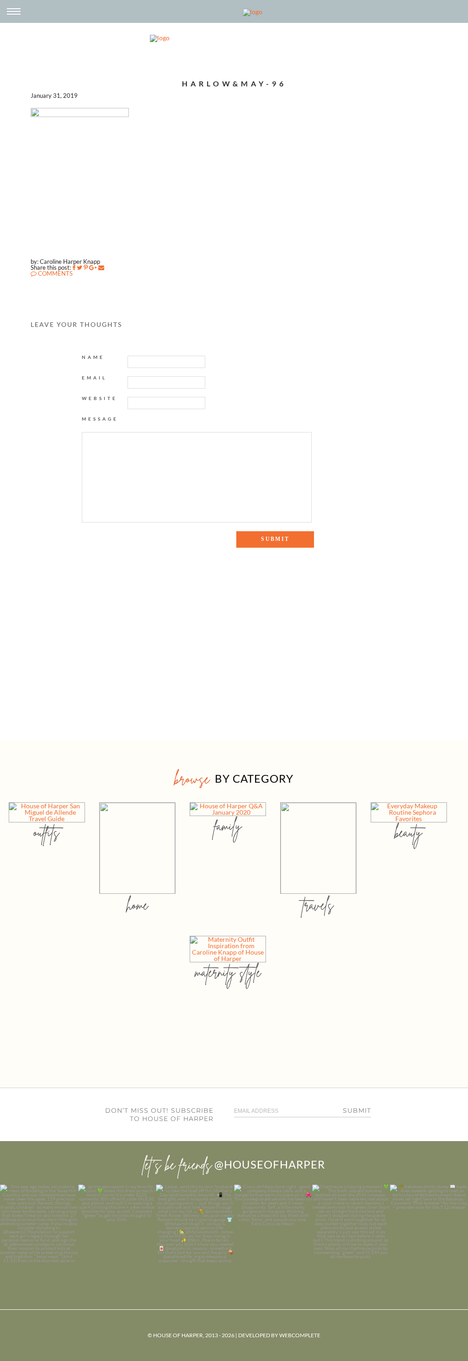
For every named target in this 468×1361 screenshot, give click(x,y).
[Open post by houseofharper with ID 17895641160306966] (429, 1224)
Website (99, 398)
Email (94, 377)
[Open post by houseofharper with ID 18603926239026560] (39, 1224)
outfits (46, 832)
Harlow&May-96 (234, 83)
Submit (357, 1110)
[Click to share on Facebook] (73, 267)
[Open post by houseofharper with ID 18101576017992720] (351, 1224)
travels (318, 905)
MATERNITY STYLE (228, 972)
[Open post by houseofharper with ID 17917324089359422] (273, 1224)
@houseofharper (269, 1164)
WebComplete (299, 1335)
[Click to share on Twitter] (79, 267)
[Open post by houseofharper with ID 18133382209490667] (195, 1224)
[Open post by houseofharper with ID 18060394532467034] (117, 1224)
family (228, 826)
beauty (408, 832)
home (137, 905)
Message (100, 419)
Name (93, 357)
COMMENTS (55, 273)
